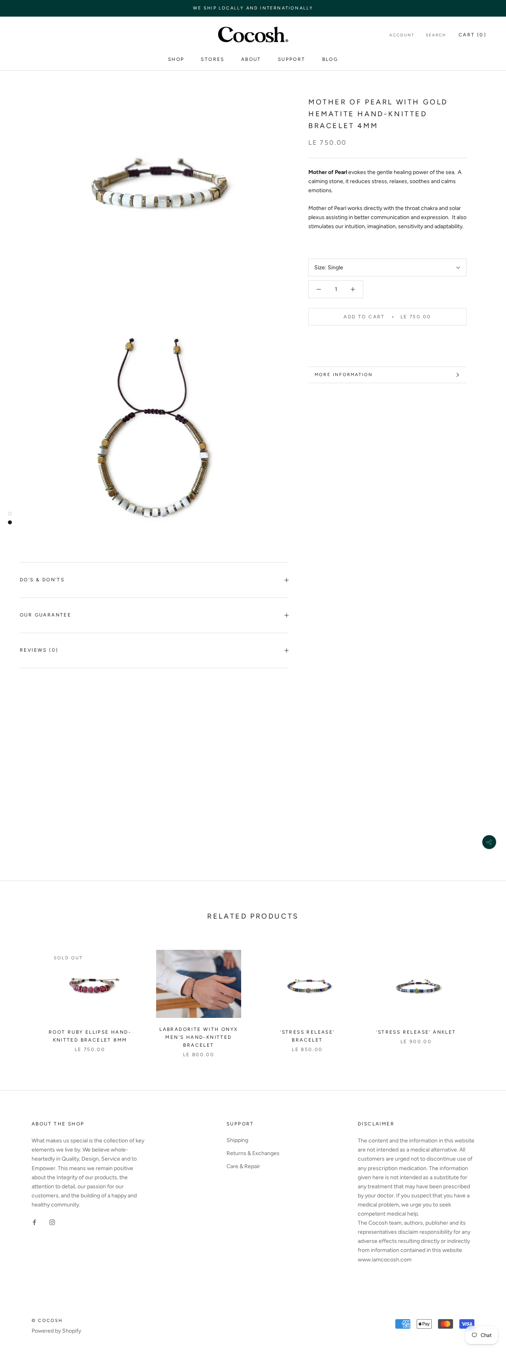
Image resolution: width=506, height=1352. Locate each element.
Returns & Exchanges (253, 1153)
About (251, 59)
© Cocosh (47, 1320)
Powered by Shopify (56, 1330)
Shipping (237, 1140)
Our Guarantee (45, 615)
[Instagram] (52, 1221)
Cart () (472, 35)
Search (436, 35)
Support (292, 59)
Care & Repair (243, 1166)
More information (344, 374)
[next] (481, 995)
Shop (176, 59)
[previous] (25, 995)
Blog (330, 59)
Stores (212, 59)
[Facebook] (34, 1221)
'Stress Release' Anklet (416, 1032)
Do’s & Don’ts (42, 579)
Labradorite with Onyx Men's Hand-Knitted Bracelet (198, 1037)
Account (402, 35)
